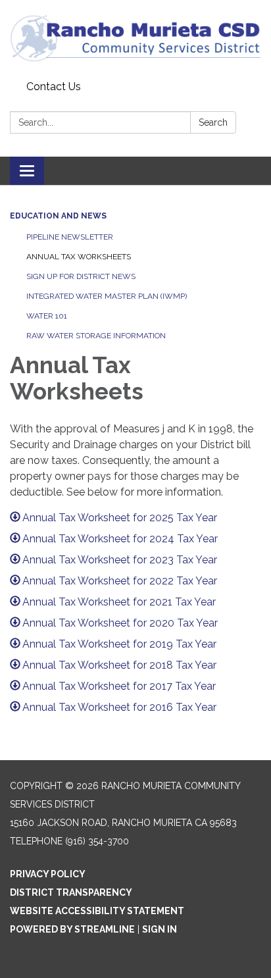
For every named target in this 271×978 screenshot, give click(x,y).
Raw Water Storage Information (96, 335)
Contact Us (53, 86)
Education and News (58, 215)
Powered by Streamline (72, 929)
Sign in (159, 929)
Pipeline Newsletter (69, 237)
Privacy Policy (48, 874)
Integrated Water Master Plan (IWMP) (106, 296)
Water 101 (46, 316)
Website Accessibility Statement (97, 911)
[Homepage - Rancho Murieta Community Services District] (135, 38)
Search (213, 122)
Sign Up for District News (81, 276)
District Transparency (71, 892)
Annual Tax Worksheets (78, 256)
